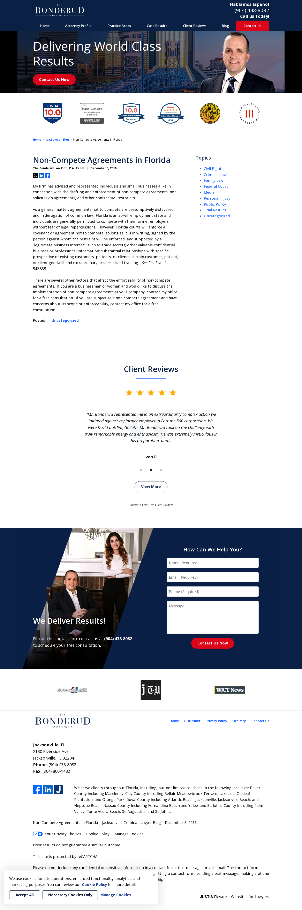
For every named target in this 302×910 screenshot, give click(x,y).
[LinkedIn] (48, 790)
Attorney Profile (78, 25)
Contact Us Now (54, 79)
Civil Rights (213, 168)
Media (209, 192)
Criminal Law (215, 174)
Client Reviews (194, 25)
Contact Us (252, 25)
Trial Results (215, 209)
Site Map (239, 721)
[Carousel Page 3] (161, 470)
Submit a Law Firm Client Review (151, 505)
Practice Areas (119, 25)
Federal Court (216, 186)
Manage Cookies (129, 833)
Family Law (213, 180)
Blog (225, 25)
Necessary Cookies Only (70, 894)
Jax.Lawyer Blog (57, 139)
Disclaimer (192, 721)
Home (45, 25)
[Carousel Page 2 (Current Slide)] (151, 470)
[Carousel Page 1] (141, 470)
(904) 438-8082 (252, 10)
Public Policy (215, 204)
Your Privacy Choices (63, 833)
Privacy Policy (216, 721)
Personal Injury (217, 198)
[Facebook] (37, 790)
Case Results (157, 25)
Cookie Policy (98, 833)
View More (151, 486)
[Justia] (58, 790)
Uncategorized (65, 320)
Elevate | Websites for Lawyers (234, 896)
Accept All (25, 894)
